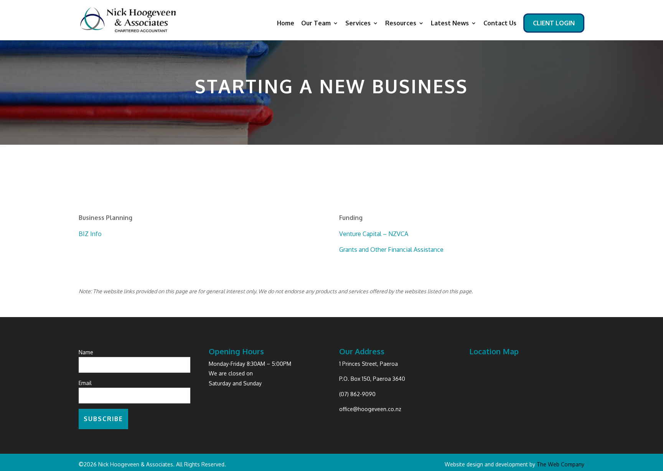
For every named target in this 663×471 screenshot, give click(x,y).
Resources (400, 23)
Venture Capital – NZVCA (373, 234)
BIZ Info (90, 234)
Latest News (450, 23)
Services (358, 23)
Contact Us (499, 23)
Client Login (554, 23)
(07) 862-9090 (357, 394)
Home (285, 23)
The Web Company (560, 464)
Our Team (316, 23)
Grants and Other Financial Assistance (391, 249)
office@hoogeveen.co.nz (370, 409)
